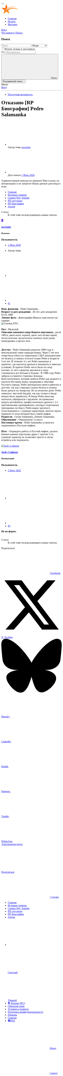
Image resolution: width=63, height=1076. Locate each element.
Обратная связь (16, 1006)
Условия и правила (18, 1009)
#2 (9, 525)
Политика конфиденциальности (25, 1012)
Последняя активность (20, 94)
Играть (12, 21)
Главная (12, 18)
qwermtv (26, 147)
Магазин (12, 24)
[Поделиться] (32, 275)
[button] (32, 944)
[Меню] (2, 3)
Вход (4, 87)
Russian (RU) (17, 1003)
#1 (9, 303)
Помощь (12, 1014)
